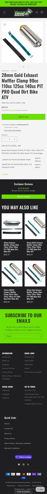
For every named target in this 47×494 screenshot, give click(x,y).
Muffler (13, 71)
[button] (4, 12)
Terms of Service (8, 368)
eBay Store (29, 364)
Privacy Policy (7, 372)
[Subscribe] (40, 336)
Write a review (23, 197)
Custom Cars (29, 357)
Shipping (12, 110)
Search (27, 368)
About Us (5, 361)
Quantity (5, 135)
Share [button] (6, 174)
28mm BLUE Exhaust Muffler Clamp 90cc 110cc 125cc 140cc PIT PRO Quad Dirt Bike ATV (35, 247)
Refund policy (11, 485)
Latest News (29, 361)
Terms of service (37, 485)
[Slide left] (18, 66)
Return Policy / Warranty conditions (17, 443)
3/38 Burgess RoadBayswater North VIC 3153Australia (34, 397)
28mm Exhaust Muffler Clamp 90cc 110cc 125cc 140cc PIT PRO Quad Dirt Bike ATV (11, 247)
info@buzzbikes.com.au (33, 404)
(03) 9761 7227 (30, 390)
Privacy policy (36, 482)
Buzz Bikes (14, 482)
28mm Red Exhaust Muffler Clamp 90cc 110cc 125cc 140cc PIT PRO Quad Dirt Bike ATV (34, 294)
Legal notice (30, 489)
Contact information (24, 485)
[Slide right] (28, 66)
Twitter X (5, 398)
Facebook (6, 390)
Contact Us (6, 357)
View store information (12, 130)
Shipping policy (20, 489)
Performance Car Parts (33, 372)
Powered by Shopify (24, 482)
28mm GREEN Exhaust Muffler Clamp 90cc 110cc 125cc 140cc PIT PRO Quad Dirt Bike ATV (12, 294)
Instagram (6, 394)
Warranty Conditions (12, 448)
